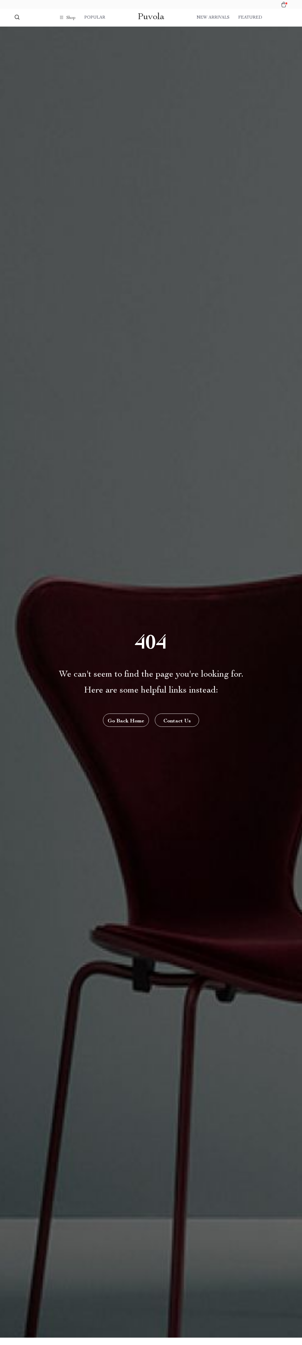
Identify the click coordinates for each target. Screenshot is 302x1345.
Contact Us (177, 721)
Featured (250, 18)
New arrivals (213, 18)
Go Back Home (126, 721)
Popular (94, 18)
